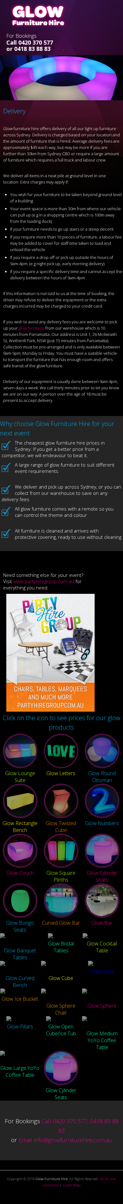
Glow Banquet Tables (20, 954)
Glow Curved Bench (20, 981)
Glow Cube (61, 978)
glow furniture (31, 328)
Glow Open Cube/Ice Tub (61, 1030)
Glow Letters (60, 773)
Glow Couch (20, 872)
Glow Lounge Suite (20, 777)
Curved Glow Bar (61, 922)
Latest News (72, 1185)
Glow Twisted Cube (61, 827)
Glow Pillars (20, 1026)
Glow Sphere (101, 1005)
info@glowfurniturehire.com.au (73, 1140)
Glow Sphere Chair (60, 1009)
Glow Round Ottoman (102, 777)
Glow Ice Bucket (20, 998)
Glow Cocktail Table (102, 947)
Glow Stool (102, 971)
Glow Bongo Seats (20, 926)
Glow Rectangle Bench (20, 827)
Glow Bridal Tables (61, 947)
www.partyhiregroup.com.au (43, 581)
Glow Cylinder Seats (102, 876)
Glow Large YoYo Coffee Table (19, 1071)
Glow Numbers (102, 823)
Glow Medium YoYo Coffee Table (102, 1040)
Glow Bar (102, 922)
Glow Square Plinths (60, 876)
